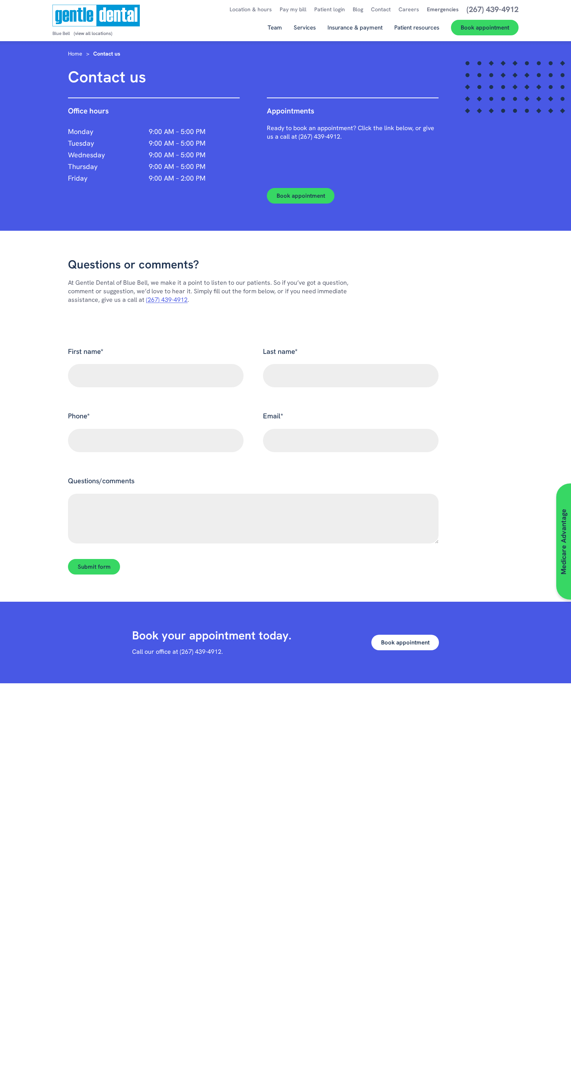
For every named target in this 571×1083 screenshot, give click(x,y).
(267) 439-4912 (319, 136)
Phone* (79, 415)
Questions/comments (101, 480)
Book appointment (301, 196)
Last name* (280, 351)
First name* (85, 351)
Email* (273, 415)
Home (75, 53)
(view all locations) (93, 33)
